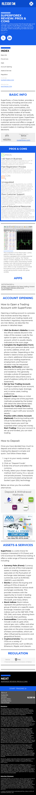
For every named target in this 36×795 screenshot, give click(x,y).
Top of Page (5, 702)
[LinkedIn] (9, 38)
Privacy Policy (6, 699)
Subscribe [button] (4, 695)
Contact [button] (4, 697)
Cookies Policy (6, 701)
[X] (3, 38)
